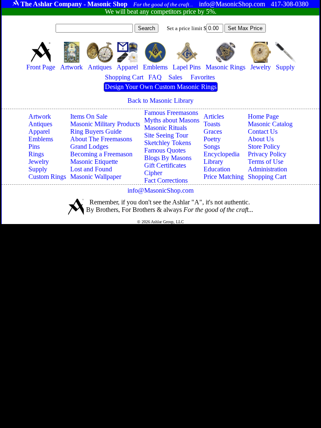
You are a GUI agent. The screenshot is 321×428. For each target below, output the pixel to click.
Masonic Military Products (105, 123)
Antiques (40, 123)
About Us (261, 139)
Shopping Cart (267, 176)
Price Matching (224, 176)
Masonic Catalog (270, 123)
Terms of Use (265, 161)
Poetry (212, 139)
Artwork (39, 116)
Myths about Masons (171, 120)
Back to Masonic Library (160, 100)
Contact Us (263, 131)
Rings (36, 154)
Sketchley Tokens (167, 142)
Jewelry (38, 161)
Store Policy (264, 146)
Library (213, 161)
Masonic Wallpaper (95, 176)
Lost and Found (91, 169)
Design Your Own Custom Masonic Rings (161, 86)
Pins (34, 146)
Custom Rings (47, 176)
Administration (267, 169)
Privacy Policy (267, 154)
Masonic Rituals (165, 127)
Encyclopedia (221, 154)
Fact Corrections (166, 180)
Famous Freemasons (171, 112)
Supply (37, 169)
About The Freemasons (101, 139)
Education (217, 169)
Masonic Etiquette (94, 161)
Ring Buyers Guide (96, 131)
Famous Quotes (165, 150)
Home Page (263, 116)
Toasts (212, 123)
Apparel (39, 131)
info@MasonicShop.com (160, 190)
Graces (213, 131)
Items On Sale (88, 116)
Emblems (40, 139)
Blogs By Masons (167, 157)
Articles (214, 116)
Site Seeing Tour (166, 135)
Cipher (153, 172)
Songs (212, 146)
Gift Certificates (165, 165)
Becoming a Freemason (101, 154)
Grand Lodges (89, 146)
